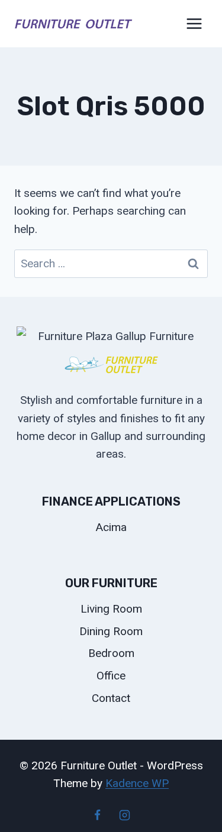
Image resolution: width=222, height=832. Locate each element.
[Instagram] (124, 815)
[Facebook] (97, 815)
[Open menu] (194, 23)
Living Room (111, 609)
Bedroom (111, 653)
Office (111, 675)
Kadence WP (137, 783)
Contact (111, 698)
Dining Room (111, 631)
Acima (111, 527)
